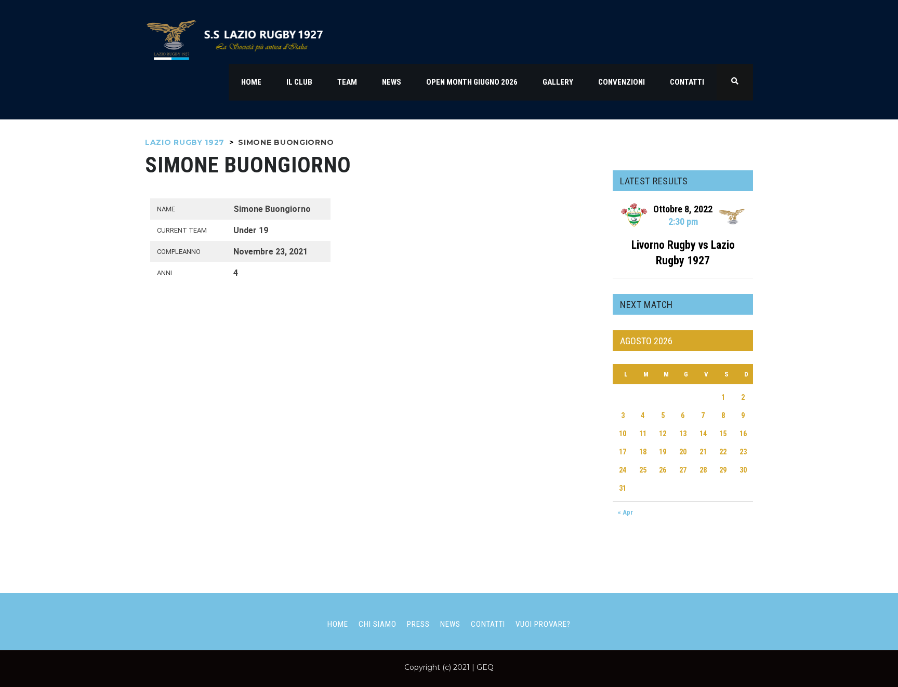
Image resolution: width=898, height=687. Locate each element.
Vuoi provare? (543, 624)
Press (418, 624)
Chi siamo (378, 624)
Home (337, 624)
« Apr (625, 512)
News (450, 624)
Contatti (488, 624)
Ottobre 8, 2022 (682, 209)
